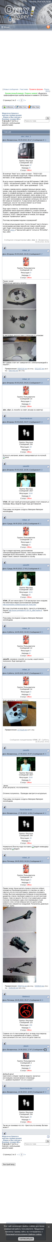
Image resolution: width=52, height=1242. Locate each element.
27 (42, 861)
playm (26, 1046)
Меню (7, 27)
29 (45, 1050)
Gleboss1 (26, 997)
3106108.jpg (13, 988)
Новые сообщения (11, 89)
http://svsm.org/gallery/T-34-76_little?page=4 (25, 610)
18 (42, 383)
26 (45, 813)
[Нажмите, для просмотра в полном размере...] (19, 308)
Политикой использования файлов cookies (24, 1234)
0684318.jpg (22, 369)
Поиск (46, 89)
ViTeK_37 (26, 251)
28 (42, 1000)
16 (45, 140)
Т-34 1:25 (5, 121)
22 (40, 569)
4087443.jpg (13, 371)
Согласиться (26, 1239)
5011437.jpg (39, 369)
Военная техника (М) (10, 119)
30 (45, 1092)
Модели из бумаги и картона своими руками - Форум (11, 115)
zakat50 (26, 466)
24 (42, 673)
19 (42, 422)
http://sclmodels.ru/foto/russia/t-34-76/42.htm (19, 605)
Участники (24, 89)
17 (42, 254)
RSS (47, 91)
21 (40, 524)
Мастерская (15, 117)
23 (42, 632)
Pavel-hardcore (26, 418)
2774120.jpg (22, 730)
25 (45, 754)
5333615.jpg (39, 986)
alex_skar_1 (26, 136)
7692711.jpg (22, 986)
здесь (12, 230)
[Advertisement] (26, 59)
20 (42, 470)
